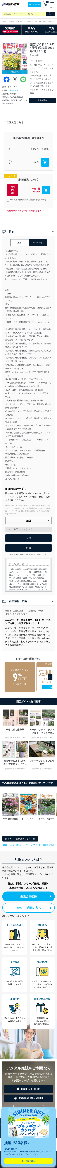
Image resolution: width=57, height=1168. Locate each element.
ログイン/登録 (34, 4)
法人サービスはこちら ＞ (16, 915)
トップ (5, 21)
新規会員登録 (28, 896)
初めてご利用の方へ (28, 907)
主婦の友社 (14, 90)
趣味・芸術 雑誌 (17, 21)
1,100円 (35, 149)
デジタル (10, 162)
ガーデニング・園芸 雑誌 (36, 21)
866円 (36, 162)
